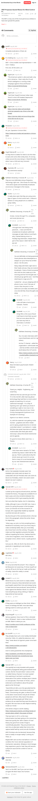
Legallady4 (9, 553)
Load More (5, 778)
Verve (7, 562)
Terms (34, 786)
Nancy (10, 142)
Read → (3, 24)
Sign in (34, 2)
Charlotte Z (11, 168)
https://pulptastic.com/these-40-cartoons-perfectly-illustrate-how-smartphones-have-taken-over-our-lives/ (19, 656)
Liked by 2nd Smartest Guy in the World (17, 48)
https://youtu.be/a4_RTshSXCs (17, 99)
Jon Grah (8, 633)
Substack (10, 797)
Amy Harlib (9, 469)
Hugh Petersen (10, 152)
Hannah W (9, 487)
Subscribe (27, 2)
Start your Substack (14, 792)
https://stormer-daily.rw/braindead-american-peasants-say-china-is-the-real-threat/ (20, 111)
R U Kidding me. (11, 58)
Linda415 (9, 578)
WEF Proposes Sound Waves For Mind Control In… (18, 10)
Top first (33, 30)
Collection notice (19, 788)
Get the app (28, 792)
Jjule (7, 46)
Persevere (9, 126)
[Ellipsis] (35, 46)
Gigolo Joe (11, 74)
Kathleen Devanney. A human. (15, 178)
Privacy (29, 786)
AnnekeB (15, 225)
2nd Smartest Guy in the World (8, 14)
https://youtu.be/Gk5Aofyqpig (17, 86)
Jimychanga (9, 614)
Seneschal (9, 757)
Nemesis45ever (10, 767)
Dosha (10, 194)
